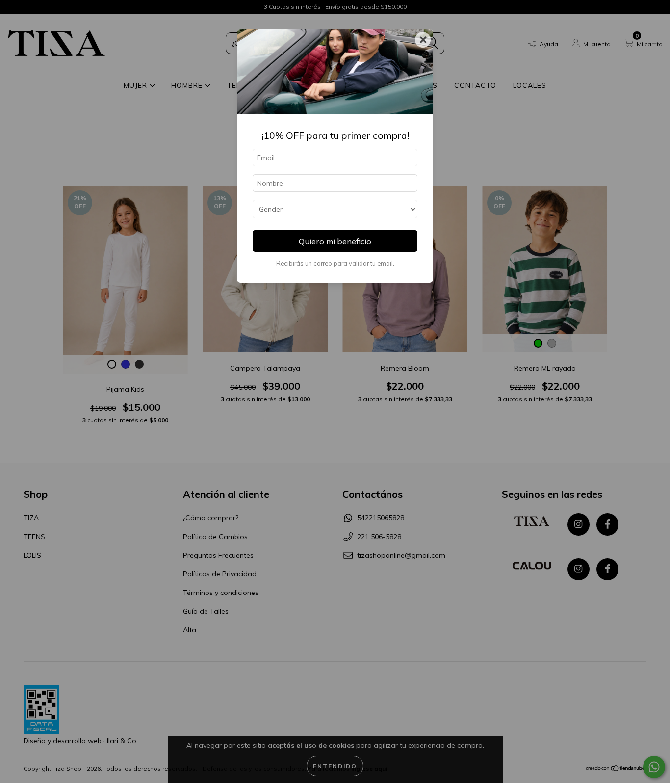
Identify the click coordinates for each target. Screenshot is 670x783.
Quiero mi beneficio (335, 241)
